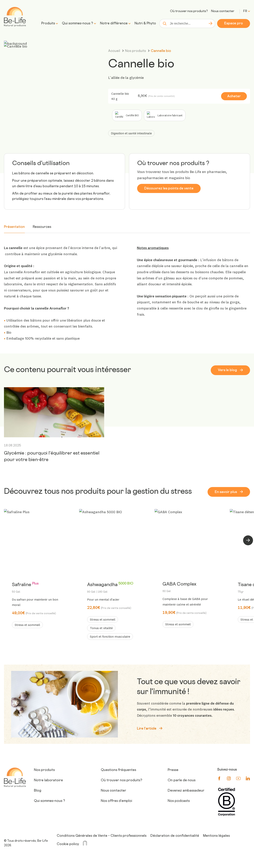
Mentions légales (216, 836)
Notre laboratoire (48, 780)
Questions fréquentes (118, 770)
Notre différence (114, 23)
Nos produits (136, 51)
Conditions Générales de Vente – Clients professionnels (101, 836)
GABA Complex (179, 587)
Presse (173, 770)
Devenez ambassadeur (186, 790)
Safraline (25, 588)
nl (246, 17)
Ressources (42, 227)
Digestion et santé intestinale (131, 133)
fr (245, 11)
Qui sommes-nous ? (77, 23)
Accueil (114, 51)
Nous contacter (222, 11)
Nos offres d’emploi (116, 801)
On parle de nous (181, 780)
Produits (48, 23)
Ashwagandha (110, 588)
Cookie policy (68, 844)
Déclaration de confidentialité (174, 836)
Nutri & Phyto (145, 23)
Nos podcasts (179, 801)
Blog (37, 790)
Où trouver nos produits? (189, 11)
